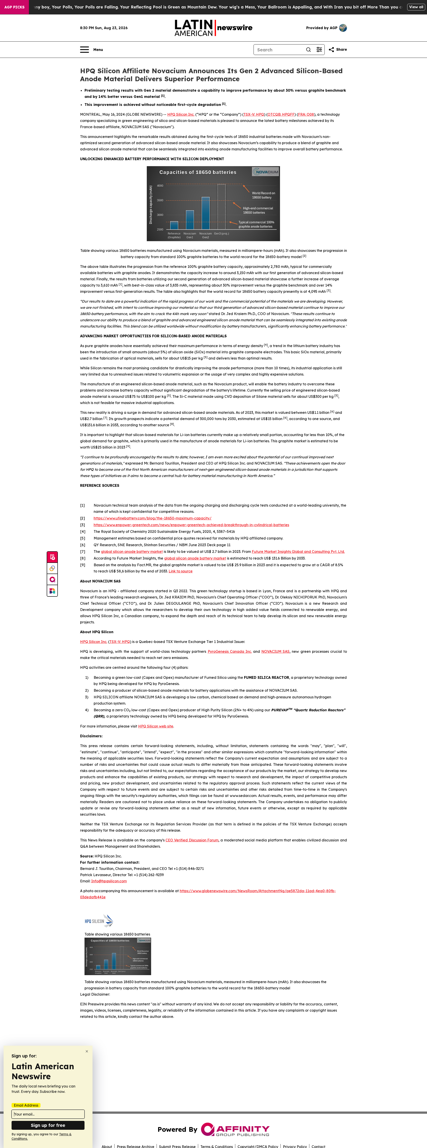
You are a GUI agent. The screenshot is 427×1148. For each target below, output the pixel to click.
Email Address (26, 1105)
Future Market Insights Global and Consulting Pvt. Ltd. (298, 551)
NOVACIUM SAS (275, 651)
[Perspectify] (52, 568)
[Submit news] (52, 557)
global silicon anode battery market (132, 551)
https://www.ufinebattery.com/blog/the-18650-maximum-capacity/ (152, 518)
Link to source (181, 571)
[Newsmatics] (52, 590)
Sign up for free (48, 1125)
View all (416, 7)
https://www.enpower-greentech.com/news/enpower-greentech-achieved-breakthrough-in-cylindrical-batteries (191, 525)
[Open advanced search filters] (319, 49)
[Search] (308, 49)
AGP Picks (14, 7)
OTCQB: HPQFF (281, 114)
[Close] (87, 1051)
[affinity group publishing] (52, 579)
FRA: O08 (306, 114)
